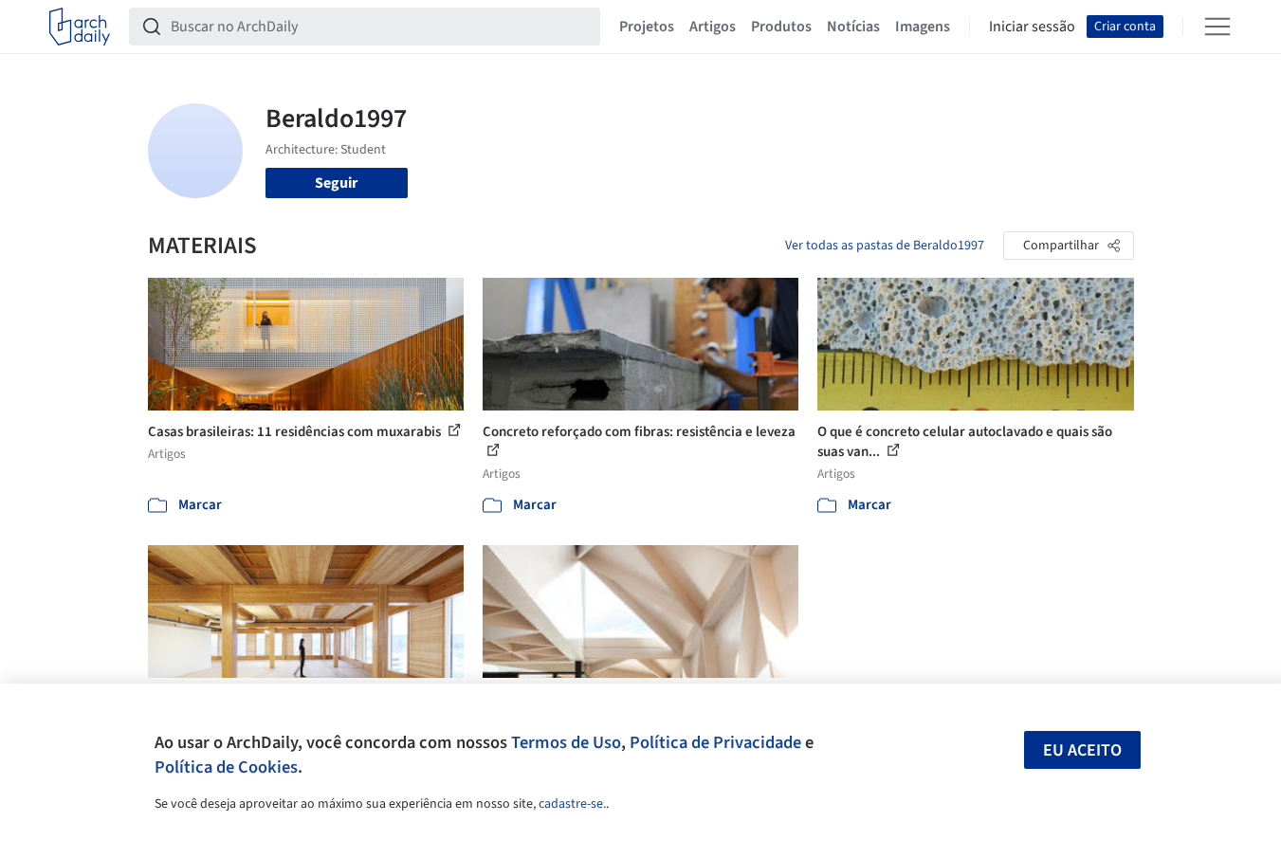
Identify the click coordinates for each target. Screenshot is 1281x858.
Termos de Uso (566, 742)
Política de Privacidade (715, 742)
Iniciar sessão (1032, 26)
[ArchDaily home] (79, 27)
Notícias (853, 26)
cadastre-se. (572, 803)
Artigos (712, 26)
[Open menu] (1217, 26)
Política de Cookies (226, 767)
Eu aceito (1082, 750)
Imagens (922, 26)
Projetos (646, 26)
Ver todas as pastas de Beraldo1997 (884, 245)
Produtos (781, 26)
